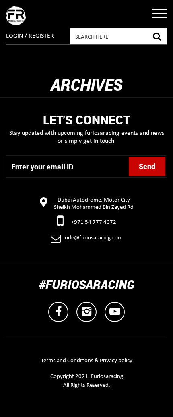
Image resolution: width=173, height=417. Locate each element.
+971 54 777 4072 (93, 222)
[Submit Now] (156, 35)
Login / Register (30, 36)
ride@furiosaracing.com (94, 238)
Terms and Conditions (67, 361)
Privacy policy (116, 361)
